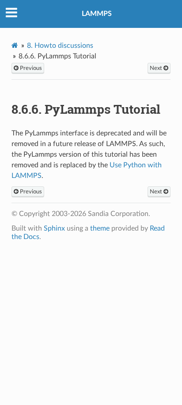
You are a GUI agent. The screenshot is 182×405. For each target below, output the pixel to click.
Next (156, 68)
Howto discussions (60, 45)
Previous (30, 68)
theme (100, 228)
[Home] (14, 45)
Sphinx (54, 228)
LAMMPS (97, 13)
